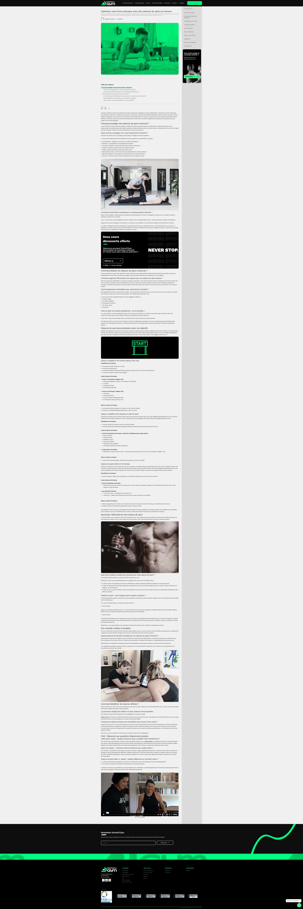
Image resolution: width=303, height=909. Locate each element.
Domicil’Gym (125, 870)
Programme (187, 39)
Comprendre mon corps (190, 21)
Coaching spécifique (189, 24)
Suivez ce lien (104, 717)
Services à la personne (128, 3)
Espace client (168, 872)
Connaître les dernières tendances (190, 16)
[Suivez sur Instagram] (109, 880)
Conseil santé (187, 46)
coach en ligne (148, 741)
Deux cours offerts (194, 3)
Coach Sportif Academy (157, 3)
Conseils (145, 878)
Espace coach (168, 870)
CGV (123, 878)
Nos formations (125, 876)
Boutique (182, 3)
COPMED (188, 870)
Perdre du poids (188, 28)
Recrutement (167, 3)
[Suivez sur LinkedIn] (106, 880)
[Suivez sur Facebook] (103, 880)
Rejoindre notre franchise (127, 874)
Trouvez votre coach (148, 872)
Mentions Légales (126, 880)
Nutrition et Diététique (190, 42)
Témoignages (125, 872)
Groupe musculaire (189, 12)
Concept (148, 3)
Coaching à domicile (139, 3)
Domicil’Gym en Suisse (127, 882)
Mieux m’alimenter (189, 32)
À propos (174, 3)
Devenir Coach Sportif (190, 35)
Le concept (146, 874)
